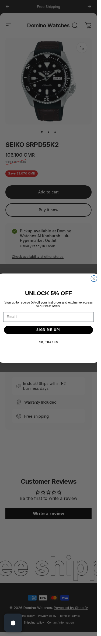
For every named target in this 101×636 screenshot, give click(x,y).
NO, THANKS (48, 342)
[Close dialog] (94, 278)
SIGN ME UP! (48, 329)
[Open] (13, 623)
